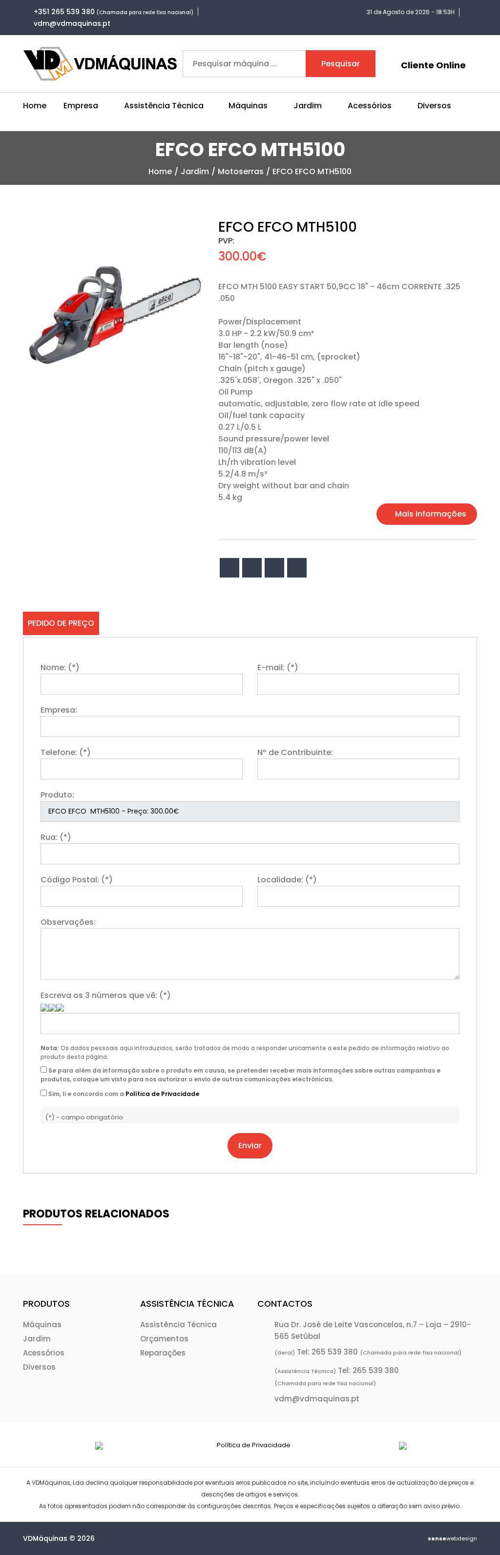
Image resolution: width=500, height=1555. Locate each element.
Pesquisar (340, 63)
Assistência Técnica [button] (164, 105)
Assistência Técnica (178, 1324)
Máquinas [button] (248, 105)
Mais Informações (429, 513)
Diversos (39, 1367)
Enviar (250, 1145)
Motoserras (241, 171)
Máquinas (42, 1324)
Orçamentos (164, 1339)
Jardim (195, 171)
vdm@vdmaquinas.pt (72, 23)
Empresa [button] (80, 105)
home (160, 171)
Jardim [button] (307, 105)
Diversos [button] (434, 105)
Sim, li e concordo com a (123, 1094)
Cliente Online (433, 65)
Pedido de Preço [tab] (61, 623)
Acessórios (43, 1353)
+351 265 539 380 (64, 12)
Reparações (163, 1353)
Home (34, 105)
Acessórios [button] (370, 105)
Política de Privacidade (162, 1094)
